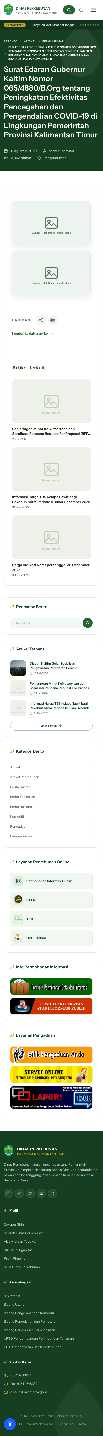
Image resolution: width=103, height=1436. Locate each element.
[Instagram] (8, 1193)
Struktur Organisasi (18, 1250)
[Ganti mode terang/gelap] (81, 9)
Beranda (11, 41)
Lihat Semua (49, 725)
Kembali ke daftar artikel (30, 333)
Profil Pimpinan (16, 1258)
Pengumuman (53, 41)
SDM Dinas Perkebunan (22, 1267)
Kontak (83, 1424)
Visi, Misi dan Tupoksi (20, 1241)
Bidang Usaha (14, 1304)
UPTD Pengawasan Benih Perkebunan (33, 1347)
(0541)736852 (20, 1375)
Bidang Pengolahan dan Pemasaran (31, 1321)
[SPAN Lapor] (51, 1097)
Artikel (30, 41)
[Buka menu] (93, 9)
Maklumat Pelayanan (40, 1424)
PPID (19, 1424)
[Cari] (69, 9)
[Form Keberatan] (51, 1006)
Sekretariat (12, 1296)
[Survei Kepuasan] (51, 1074)
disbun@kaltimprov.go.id (28, 1392)
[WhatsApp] (52, 1193)
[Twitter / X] (30, 1193)
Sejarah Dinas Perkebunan (24, 1233)
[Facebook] (19, 1193)
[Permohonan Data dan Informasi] (51, 986)
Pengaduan (66, 1424)
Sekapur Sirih (14, 1224)
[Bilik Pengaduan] (51, 1054)
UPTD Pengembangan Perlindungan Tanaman (39, 1338)
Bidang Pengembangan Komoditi (29, 1313)
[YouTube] (41, 1193)
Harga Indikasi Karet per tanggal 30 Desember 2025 (67, 25)
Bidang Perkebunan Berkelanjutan (29, 1330)
